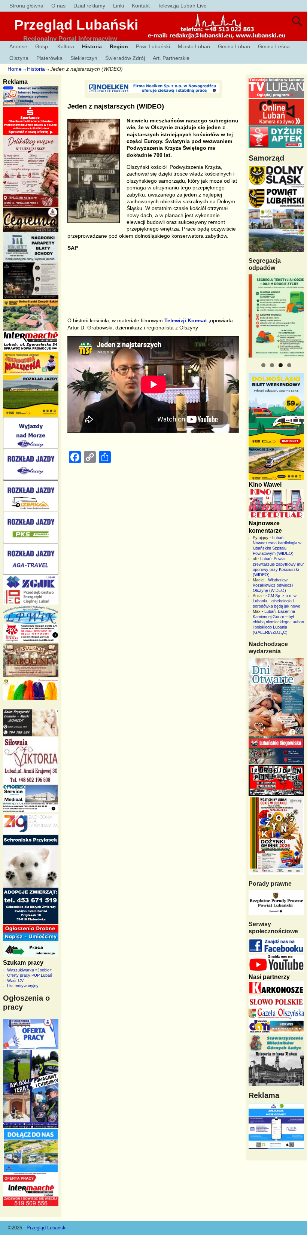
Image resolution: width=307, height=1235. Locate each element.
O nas (58, 6)
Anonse (18, 46)
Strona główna (26, 6)
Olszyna (18, 58)
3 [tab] (281, 365)
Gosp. (42, 46)
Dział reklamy (89, 6)
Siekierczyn (83, 58)
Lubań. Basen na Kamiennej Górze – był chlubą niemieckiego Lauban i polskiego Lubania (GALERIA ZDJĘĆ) (278, 622)
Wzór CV (15, 980)
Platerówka (49, 58)
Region (119, 46)
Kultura (65, 46)
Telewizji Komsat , (187, 320)
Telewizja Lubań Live (182, 6)
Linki (118, 6)
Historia (92, 46)
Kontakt (141, 6)
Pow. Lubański (153, 46)
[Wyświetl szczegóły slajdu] (276, 316)
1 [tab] (263, 365)
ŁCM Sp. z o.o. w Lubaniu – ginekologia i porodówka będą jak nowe (276, 600)
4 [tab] (289, 365)
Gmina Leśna (274, 46)
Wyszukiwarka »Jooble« (29, 970)
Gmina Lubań (234, 46)
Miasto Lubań (194, 46)
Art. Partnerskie (171, 58)
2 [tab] (272, 365)
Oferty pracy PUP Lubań (29, 975)
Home (14, 69)
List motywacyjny (23, 985)
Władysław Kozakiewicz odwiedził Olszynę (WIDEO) (273, 585)
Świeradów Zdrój (125, 58)
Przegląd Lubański (76, 25)
